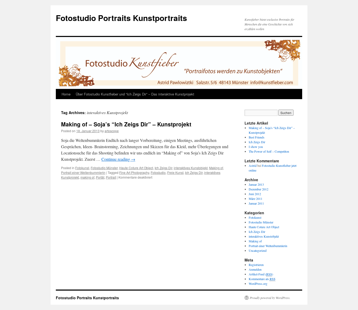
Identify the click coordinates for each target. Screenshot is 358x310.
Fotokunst (82, 167)
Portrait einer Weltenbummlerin (83, 172)
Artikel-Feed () (261, 274)
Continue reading (118, 159)
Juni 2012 (255, 194)
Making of (216, 167)
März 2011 (255, 198)
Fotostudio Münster (104, 167)
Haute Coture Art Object (136, 167)
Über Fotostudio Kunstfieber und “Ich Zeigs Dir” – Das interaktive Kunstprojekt (135, 94)
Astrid (253, 165)
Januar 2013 (256, 184)
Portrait (111, 177)
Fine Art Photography (134, 172)
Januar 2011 (256, 203)
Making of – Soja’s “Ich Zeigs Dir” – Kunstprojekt (126, 124)
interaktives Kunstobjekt (191, 167)
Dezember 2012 (258, 189)
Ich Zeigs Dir (163, 167)
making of (87, 177)
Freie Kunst (175, 172)
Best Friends (256, 137)
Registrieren (256, 265)
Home (66, 94)
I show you (256, 147)
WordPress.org (258, 283)
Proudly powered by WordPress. (270, 298)
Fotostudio (158, 172)
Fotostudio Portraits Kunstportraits (121, 17)
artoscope (112, 131)
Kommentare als (262, 279)
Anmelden (255, 269)
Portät (100, 177)
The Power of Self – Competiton (269, 151)
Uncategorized (258, 250)
